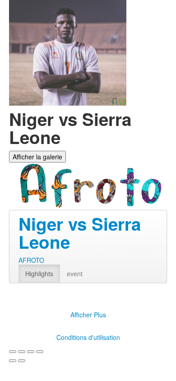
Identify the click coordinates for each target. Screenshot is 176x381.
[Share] (21, 351)
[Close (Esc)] (12, 351)
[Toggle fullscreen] (30, 351)
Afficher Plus (88, 314)
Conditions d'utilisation (88, 337)
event (75, 273)
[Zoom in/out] (39, 351)
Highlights (39, 273)
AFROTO (31, 260)
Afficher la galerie (37, 156)
